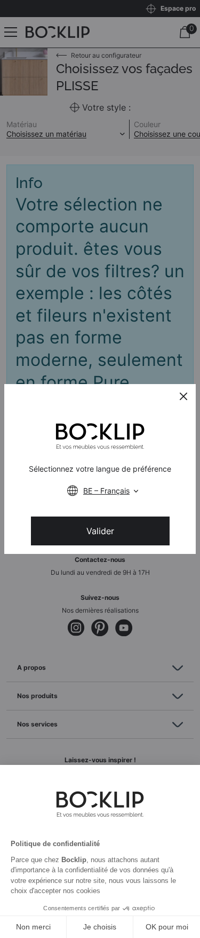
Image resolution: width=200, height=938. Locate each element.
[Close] (183, 396)
